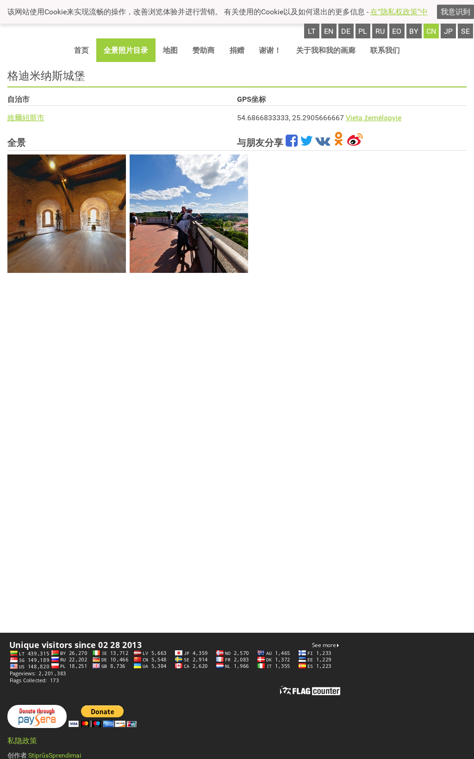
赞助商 (204, 50)
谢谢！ (270, 50)
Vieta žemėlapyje (373, 117)
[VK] (322, 142)
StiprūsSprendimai (54, 755)
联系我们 (385, 50)
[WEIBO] (355, 142)
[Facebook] (292, 142)
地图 (170, 50)
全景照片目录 (126, 50)
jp (448, 31)
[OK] (338, 142)
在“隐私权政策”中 (399, 11)
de (345, 31)
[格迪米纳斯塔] (66, 213)
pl (362, 31)
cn (431, 31)
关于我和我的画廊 (326, 50)
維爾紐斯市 (25, 117)
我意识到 (455, 11)
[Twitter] (306, 142)
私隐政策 (22, 740)
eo (396, 31)
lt (312, 31)
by (413, 31)
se (465, 31)
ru (380, 31)
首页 (81, 50)
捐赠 (237, 50)
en (328, 31)
